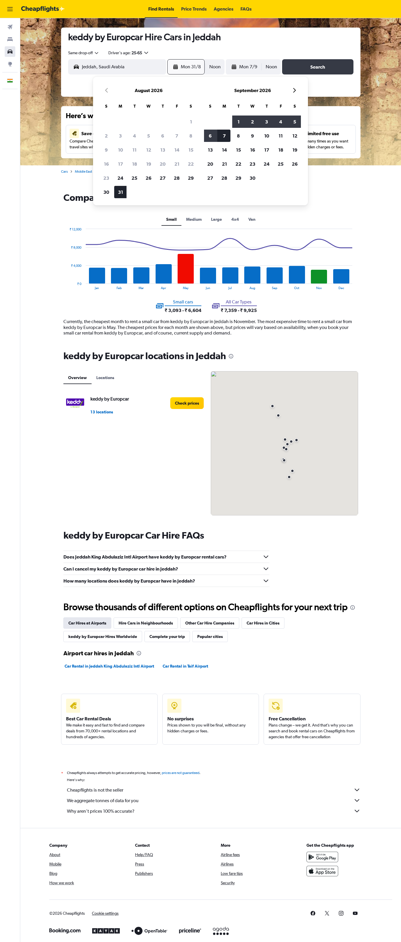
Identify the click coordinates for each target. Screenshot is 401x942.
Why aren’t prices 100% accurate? (100, 811)
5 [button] (148, 135)
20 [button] (163, 164)
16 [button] (106, 164)
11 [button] (134, 149)
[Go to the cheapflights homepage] (43, 9)
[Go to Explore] (10, 64)
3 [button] (120, 135)
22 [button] (191, 164)
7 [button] (176, 135)
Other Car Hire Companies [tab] (209, 623)
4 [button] (134, 135)
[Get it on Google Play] (322, 857)
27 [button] (163, 178)
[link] (187, 403)
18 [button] (134, 164)
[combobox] (83, 53)
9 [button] (106, 149)
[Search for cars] (10, 51)
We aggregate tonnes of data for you (103, 800)
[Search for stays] (10, 39)
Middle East (83, 171)
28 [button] (177, 178)
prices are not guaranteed (180, 773)
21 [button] (176, 164)
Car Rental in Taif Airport (185, 666)
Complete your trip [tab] (167, 636)
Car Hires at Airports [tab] (87, 623)
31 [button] (120, 192)
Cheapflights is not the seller (95, 790)
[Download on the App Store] (322, 871)
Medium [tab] (194, 219)
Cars (64, 171)
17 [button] (120, 164)
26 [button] (148, 178)
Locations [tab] (105, 377)
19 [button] (148, 164)
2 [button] (106, 135)
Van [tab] (251, 219)
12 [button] (148, 149)
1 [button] (191, 121)
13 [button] (162, 149)
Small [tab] (171, 219)
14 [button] (176, 149)
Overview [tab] (77, 377)
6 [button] (162, 135)
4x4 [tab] (235, 219)
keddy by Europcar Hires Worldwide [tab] (102, 636)
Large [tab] (216, 219)
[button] (10, 9)
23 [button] (106, 178)
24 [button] (120, 178)
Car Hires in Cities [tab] (263, 623)
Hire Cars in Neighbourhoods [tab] (146, 623)
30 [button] (106, 192)
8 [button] (190, 135)
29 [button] (191, 178)
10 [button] (120, 149)
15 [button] (190, 149)
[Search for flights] (10, 27)
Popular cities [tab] (210, 636)
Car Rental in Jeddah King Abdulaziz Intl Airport (109, 666)
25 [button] (134, 178)
